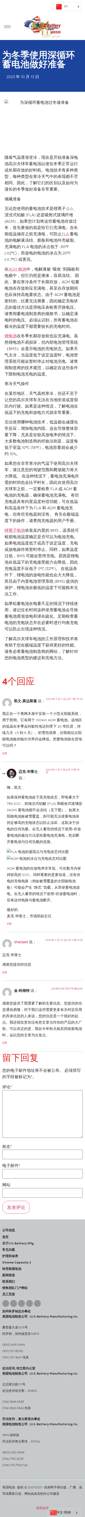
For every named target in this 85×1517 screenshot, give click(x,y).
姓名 (7, 1147)
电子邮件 (11, 1166)
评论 (7, 1087)
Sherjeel (21, 942)
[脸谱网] (29, 1303)
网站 (6, 1185)
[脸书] (5, 1303)
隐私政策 (42, 1508)
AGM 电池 (17, 269)
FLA (65, 234)
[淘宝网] (21, 1303)
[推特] (37, 1303)
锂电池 (11, 336)
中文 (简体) (64, 1512)
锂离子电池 (15, 531)
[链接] (13, 1303)
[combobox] (64, 1512)
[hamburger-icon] (7, 27)
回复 (4, 753)
